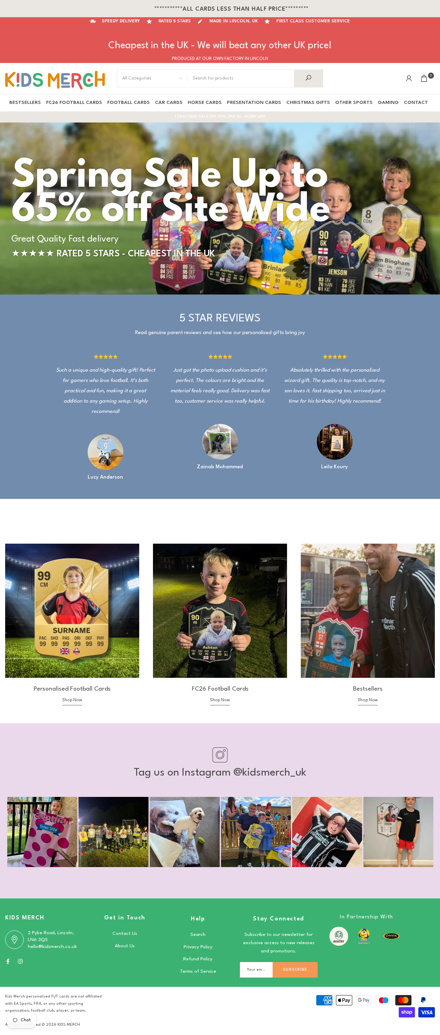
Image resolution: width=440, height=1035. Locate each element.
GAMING (388, 102)
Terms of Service (198, 971)
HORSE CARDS (205, 102)
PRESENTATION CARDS (254, 102)
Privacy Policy (198, 947)
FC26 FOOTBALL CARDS (74, 102)
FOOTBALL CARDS (128, 102)
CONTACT (416, 102)
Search (198, 934)
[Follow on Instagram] (20, 961)
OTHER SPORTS (354, 102)
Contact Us (124, 933)
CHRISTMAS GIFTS (308, 102)
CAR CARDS (169, 102)
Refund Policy (197, 959)
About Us (125, 945)
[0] (424, 78)
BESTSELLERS (25, 102)
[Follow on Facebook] (8, 961)
